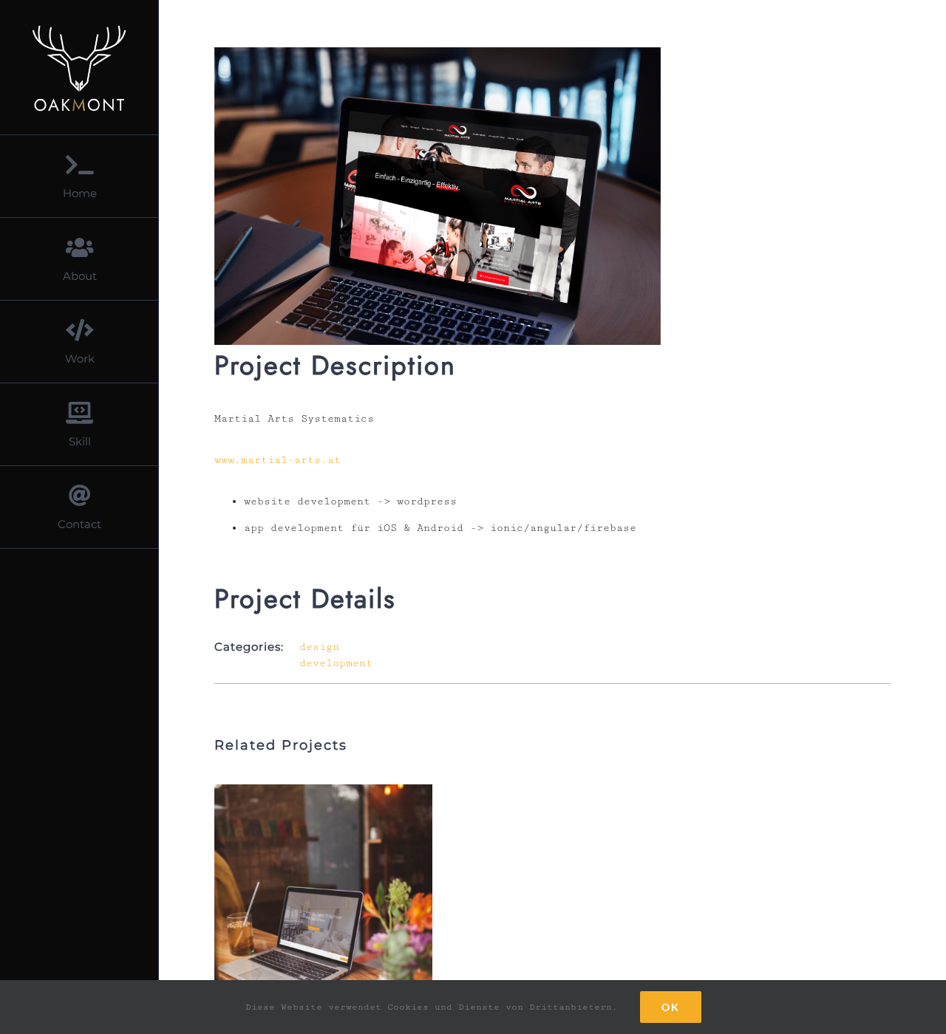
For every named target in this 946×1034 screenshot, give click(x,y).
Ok (670, 1007)
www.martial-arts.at (277, 460)
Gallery (346, 930)
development (335, 663)
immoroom (301, 930)
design (319, 647)
